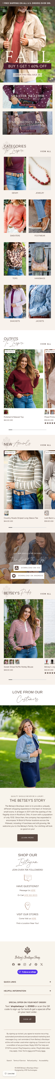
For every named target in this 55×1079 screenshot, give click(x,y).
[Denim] (15, 173)
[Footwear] (40, 216)
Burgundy (6, 412)
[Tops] (15, 259)
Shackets (15, 321)
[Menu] (4, 11)
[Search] (45, 11)
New (17, 444)
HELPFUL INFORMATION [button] (27, 991)
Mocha (46, 513)
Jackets (40, 321)
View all (45, 151)
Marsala (6, 662)
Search (9, 1060)
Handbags (40, 278)
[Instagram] (24, 964)
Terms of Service (19, 1060)
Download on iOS (30, 568)
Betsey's (18, 592)
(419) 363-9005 (30, 895)
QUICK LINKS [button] (27, 982)
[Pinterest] (36, 964)
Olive (46, 412)
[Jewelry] (40, 173)
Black (17, 662)
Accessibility (43, 1060)
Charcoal (52, 412)
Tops (15, 278)
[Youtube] (19, 964)
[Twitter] (41, 964)
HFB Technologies (30, 1070)
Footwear (40, 236)
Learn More (27, 838)
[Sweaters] (15, 216)
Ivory (6, 513)
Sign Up (27, 1019)
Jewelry (40, 193)
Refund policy (32, 1060)
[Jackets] (40, 301)
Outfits (14, 341)
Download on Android (30, 576)
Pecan (46, 662)
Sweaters (15, 236)
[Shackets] (15, 301)
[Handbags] (40, 259)
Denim (15, 193)
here (30, 1051)
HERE (33, 890)
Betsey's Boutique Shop (29, 1068)
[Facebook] (13, 964)
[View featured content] (27, 41)
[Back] (3, 3)
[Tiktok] (30, 964)
